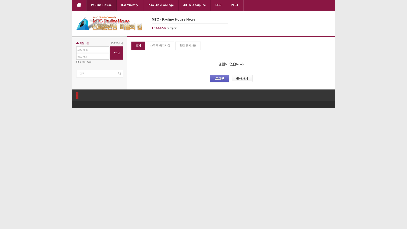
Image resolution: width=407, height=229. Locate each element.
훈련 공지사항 (188, 45)
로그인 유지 (85, 62)
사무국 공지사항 (160, 45)
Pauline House (101, 5)
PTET (234, 5)
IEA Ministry (129, 5)
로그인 (219, 78)
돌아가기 (242, 78)
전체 (138, 45)
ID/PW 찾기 (117, 43)
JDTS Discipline (194, 5)
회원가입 (84, 43)
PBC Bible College (161, 5)
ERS (218, 5)
